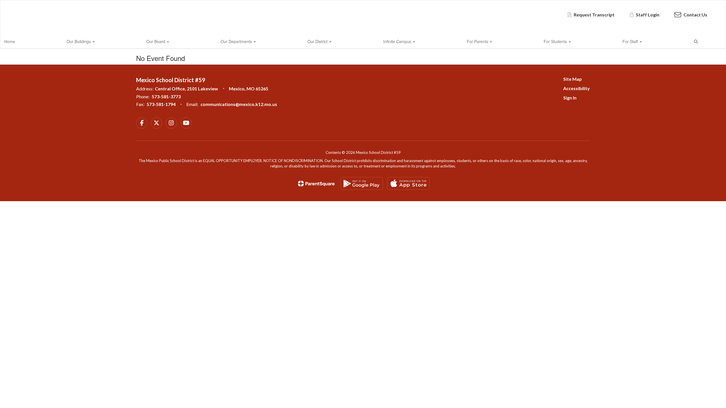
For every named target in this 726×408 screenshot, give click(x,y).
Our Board (156, 41)
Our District (318, 41)
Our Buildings (79, 41)
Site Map (572, 79)
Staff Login (647, 14)
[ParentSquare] (316, 183)
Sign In (570, 97)
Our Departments (237, 41)
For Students (556, 41)
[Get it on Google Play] (361, 183)
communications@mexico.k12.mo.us (239, 104)
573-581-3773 (166, 96)
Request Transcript (594, 14)
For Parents (478, 41)
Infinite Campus (397, 41)
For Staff (630, 41)
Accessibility (576, 88)
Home (9, 41)
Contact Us (695, 14)
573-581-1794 (161, 104)
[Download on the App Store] (408, 183)
